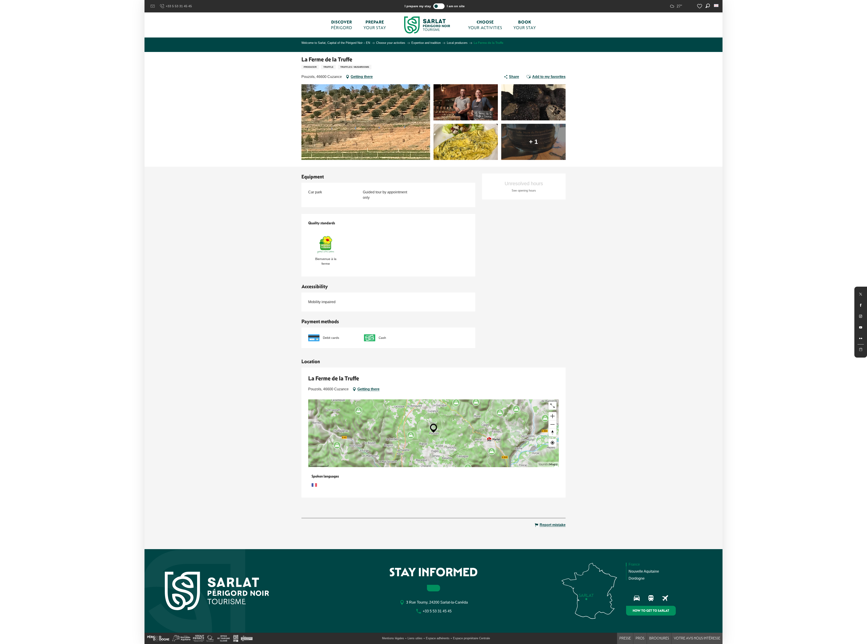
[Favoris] (700, 6)
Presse (625, 638)
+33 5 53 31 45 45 (179, 6)
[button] (716, 5)
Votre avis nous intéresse (697, 638)
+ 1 (533, 141)
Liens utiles (415, 638)
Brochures (659, 638)
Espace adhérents (438, 638)
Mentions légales (393, 638)
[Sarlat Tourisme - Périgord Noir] (427, 24)
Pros (640, 638)
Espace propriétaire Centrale (471, 638)
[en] (716, 5)
